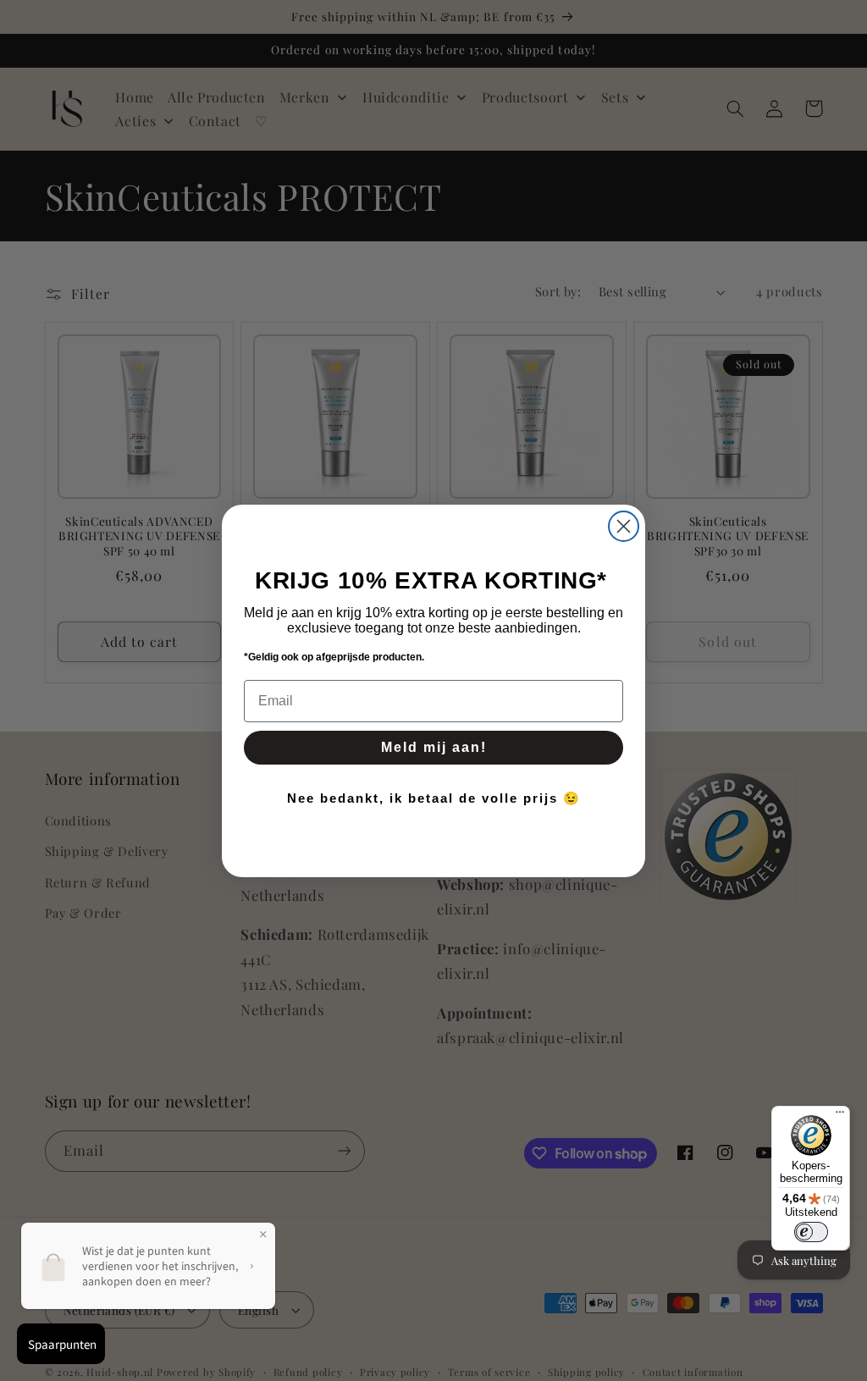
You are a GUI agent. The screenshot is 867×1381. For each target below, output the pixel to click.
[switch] (811, 1232)
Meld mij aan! (434, 747)
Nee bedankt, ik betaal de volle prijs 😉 (434, 798)
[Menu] (840, 1116)
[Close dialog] (623, 526)
